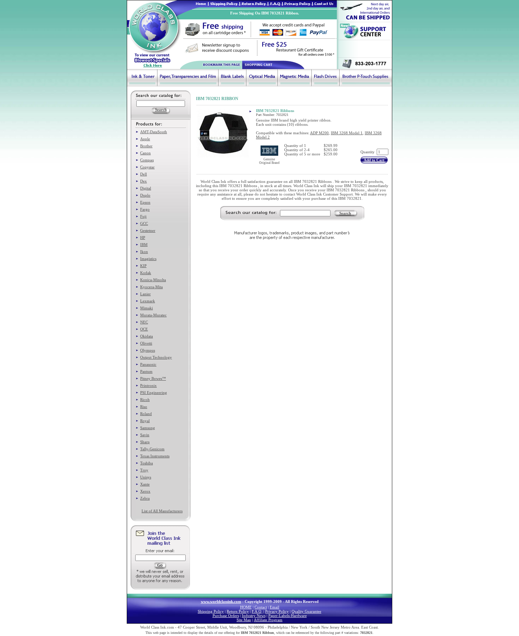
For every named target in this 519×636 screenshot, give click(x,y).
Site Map (244, 620)
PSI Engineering (153, 392)
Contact (261, 607)
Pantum (146, 371)
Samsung (147, 428)
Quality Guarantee (306, 611)
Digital (145, 188)
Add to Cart (374, 160)
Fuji (143, 216)
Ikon (144, 251)
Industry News (254, 615)
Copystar (147, 167)
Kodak (145, 273)
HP (142, 237)
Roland (146, 414)
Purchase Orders (226, 615)
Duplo (145, 195)
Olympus (147, 350)
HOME (246, 607)
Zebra (145, 498)
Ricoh (145, 399)
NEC (144, 322)
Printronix (148, 385)
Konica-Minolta (153, 280)
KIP (143, 266)
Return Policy (238, 611)
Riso (143, 407)
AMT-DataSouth (153, 132)
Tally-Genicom (152, 449)
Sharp (145, 442)
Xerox (145, 491)
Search (345, 213)
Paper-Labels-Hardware (287, 615)
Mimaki (146, 308)
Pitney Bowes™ (153, 378)
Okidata (146, 336)
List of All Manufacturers (162, 511)
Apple (145, 139)
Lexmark (147, 301)
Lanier (145, 294)
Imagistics (148, 259)
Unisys (145, 477)
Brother (146, 146)
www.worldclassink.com (221, 601)
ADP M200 (319, 133)
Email (274, 607)
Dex (143, 181)
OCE (144, 329)
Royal (145, 421)
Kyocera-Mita (151, 287)
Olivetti (146, 343)
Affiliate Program (268, 620)
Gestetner (147, 230)
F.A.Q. (257, 611)
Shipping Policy (211, 611)
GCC (144, 223)
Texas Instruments (154, 456)
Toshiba (146, 463)
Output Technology (156, 357)
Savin (144, 435)
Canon (145, 153)
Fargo (145, 209)
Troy (144, 470)
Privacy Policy (277, 611)
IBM (144, 244)
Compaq (147, 160)
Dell (143, 174)
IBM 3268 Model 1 (347, 133)
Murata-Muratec (153, 315)
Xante (145, 484)
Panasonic (148, 364)
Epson (145, 202)
